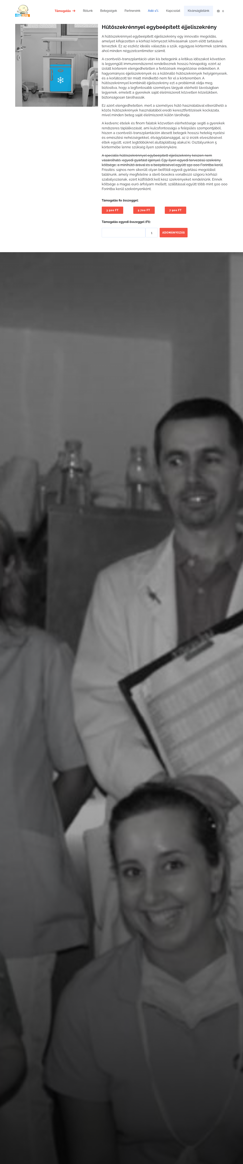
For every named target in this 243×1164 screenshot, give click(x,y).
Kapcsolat (173, 11)
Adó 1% (153, 11)
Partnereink (132, 11)
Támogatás (63, 11)
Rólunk (88, 11)
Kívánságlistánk (198, 11)
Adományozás (173, 232)
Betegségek (108, 11)
